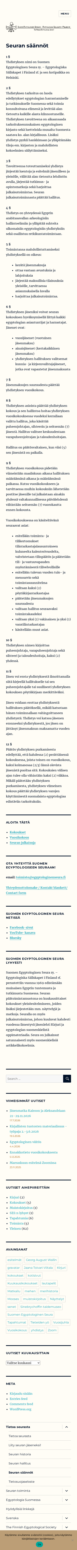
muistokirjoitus (34, 1299)
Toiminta (17, 1223)
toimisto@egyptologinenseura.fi (41, 877)
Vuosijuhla (61, 1322)
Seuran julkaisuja (23, 842)
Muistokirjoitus (21, 1208)
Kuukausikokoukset (22, 1283)
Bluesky (15, 938)
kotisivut (34, 1275)
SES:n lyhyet (19, 1213)
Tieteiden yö (39, 1322)
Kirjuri (14, 1197)
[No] (72, 1540)
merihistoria (49, 1291)
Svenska (12, 1518)
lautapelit (49, 1283)
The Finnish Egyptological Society (31, 1527)
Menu (65, 13)
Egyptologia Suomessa (23, 1500)
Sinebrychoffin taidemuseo (40, 1307)
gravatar (13, 1268)
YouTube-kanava (22, 933)
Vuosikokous (19, 837)
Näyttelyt (57, 1299)
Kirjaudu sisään (21, 1393)
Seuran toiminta (18, 1491)
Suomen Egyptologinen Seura (30, 1314)
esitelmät (14, 1260)
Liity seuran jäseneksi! (25, 1445)
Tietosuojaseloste (22, 1481)
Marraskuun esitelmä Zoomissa (33, 1163)
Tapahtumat (16, 1322)
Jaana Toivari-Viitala (38, 1268)
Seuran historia (20, 1454)
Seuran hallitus (20, 1463)
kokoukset (15, 1275)
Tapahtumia (19, 1218)
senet (11, 1307)
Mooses (13, 1299)
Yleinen (15, 1228)
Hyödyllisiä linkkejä (20, 1509)
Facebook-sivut (21, 927)
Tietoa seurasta (18, 1427)
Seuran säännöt (21, 1472)
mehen (30, 1291)
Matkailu (13, 1291)
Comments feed (21, 1404)
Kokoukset (18, 832)
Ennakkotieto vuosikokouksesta (34, 1152)
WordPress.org (20, 1409)
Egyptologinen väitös (25, 1142)
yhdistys (37, 1330)
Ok (39, 1544)
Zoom (52, 1330)
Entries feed (18, 1399)
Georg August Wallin (41, 1260)
